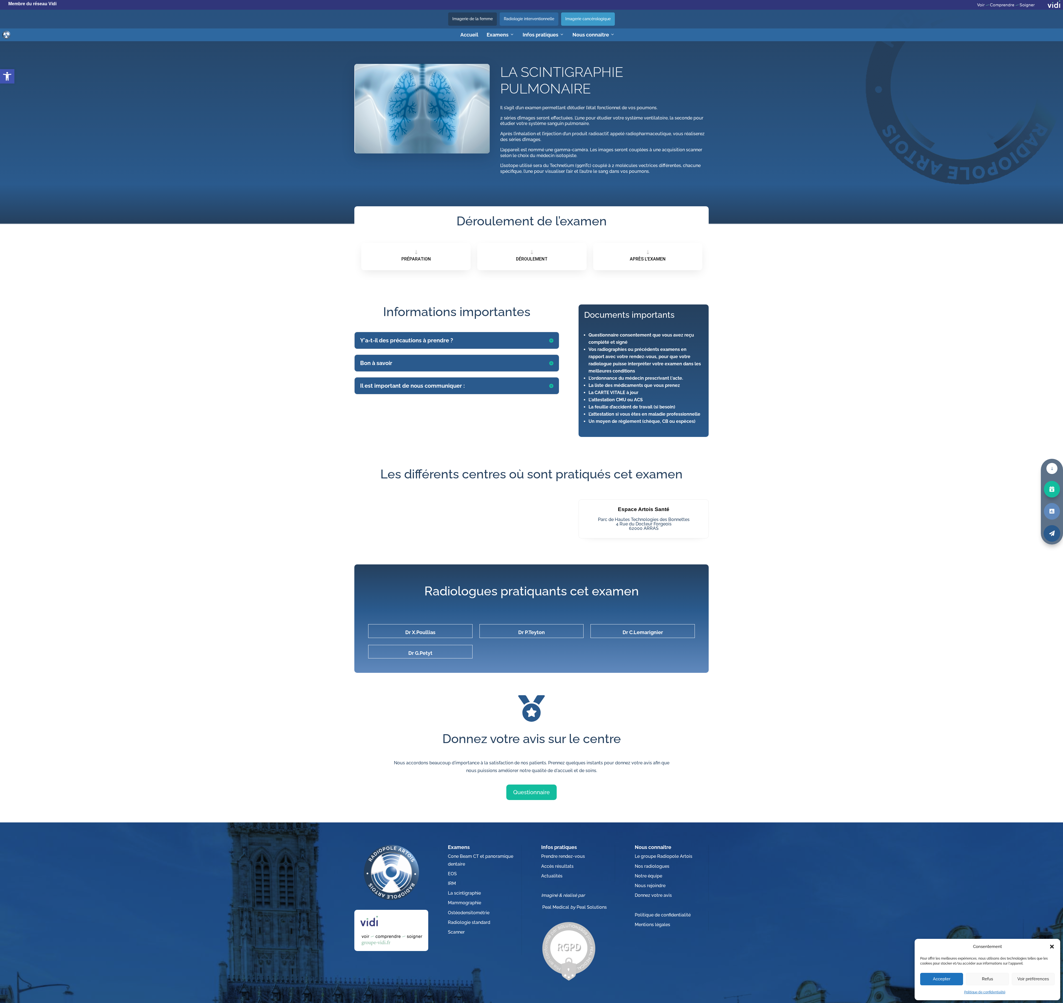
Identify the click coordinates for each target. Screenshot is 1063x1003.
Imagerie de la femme (472, 19)
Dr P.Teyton (531, 632)
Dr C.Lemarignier (643, 632)
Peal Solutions (592, 907)
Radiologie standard (469, 922)
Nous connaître (590, 35)
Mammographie (464, 902)
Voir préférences (1033, 978)
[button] (1052, 946)
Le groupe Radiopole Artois (663, 856)
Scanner (456, 932)
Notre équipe (648, 876)
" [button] (1052, 468)
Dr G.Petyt (420, 653)
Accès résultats (557, 866)
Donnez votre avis (653, 895)
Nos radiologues (652, 866)
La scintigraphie (464, 893)
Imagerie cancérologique (588, 19)
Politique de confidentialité (984, 992)
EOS (452, 873)
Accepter (941, 978)
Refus (987, 978)
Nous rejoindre (650, 885)
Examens (498, 35)
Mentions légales (652, 924)
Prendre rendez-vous (563, 856)
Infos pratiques (540, 35)
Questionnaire (531, 792)
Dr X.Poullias (420, 632)
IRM (452, 883)
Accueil (469, 35)
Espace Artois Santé (643, 509)
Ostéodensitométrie (468, 912)
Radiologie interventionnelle (529, 19)
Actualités (552, 876)
